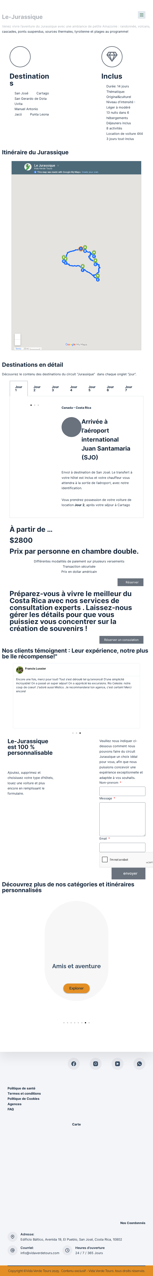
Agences (15, 1104)
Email (103, 838)
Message (106, 798)
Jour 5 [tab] (92, 388)
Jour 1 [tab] (18, 388)
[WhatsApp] (139, 1064)
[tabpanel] (76, 457)
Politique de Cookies (23, 1099)
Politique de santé (21, 1088)
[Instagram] (96, 1064)
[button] (6, 38)
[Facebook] (74, 1064)
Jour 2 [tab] (37, 388)
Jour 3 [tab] (55, 388)
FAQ (11, 1109)
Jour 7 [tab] (128, 388)
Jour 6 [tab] (110, 388)
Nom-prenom (109, 782)
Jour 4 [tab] (73, 388)
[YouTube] (118, 1064)
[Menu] (141, 15)
